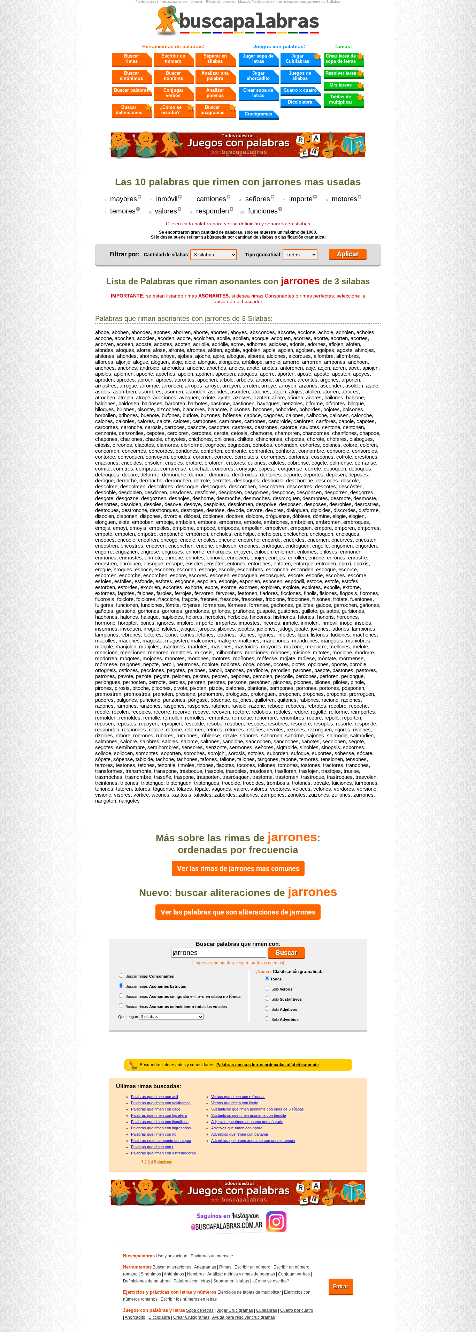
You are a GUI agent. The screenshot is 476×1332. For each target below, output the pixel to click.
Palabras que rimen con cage (156, 1109)
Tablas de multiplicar (340, 99)
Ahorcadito (135, 1317)
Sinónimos (151, 1274)
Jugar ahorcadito (258, 75)
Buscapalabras (139, 1255)
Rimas (225, 1267)
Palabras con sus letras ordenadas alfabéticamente (267, 1064)
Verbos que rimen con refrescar (238, 1096)
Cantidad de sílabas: (166, 254)
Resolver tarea (340, 73)
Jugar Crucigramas (235, 1310)
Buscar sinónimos (131, 75)
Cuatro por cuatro (296, 1310)
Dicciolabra (300, 102)
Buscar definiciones (129, 110)
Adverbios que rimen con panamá (239, 1134)
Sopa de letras (200, 1310)
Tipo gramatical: (263, 254)
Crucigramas (258, 113)
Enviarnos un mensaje (212, 1256)
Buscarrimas (131, 58)
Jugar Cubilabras (297, 58)
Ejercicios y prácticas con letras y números (169, 1292)
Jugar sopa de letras (258, 58)
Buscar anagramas (212, 110)
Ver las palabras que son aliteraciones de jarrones (238, 912)
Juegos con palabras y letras (154, 1310)
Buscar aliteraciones (172, 1267)
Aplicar (348, 254)
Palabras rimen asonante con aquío (161, 1140)
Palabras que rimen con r (152, 1147)
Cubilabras (266, 1310)
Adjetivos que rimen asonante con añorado (247, 1122)
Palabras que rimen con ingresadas (161, 1128)
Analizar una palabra (215, 75)
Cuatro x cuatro (300, 90)
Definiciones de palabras (146, 1281)
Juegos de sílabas (300, 75)
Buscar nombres (173, 75)
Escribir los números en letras (189, 1299)
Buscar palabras (131, 90)
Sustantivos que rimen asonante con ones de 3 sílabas (257, 1109)
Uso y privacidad (171, 1256)
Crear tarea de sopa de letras (340, 58)
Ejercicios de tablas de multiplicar (249, 1292)
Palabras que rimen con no (153, 1134)
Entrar (340, 1286)
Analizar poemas (215, 93)
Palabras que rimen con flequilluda (160, 1122)
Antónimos (174, 1274)
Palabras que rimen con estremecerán (163, 1153)
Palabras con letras (192, 1281)
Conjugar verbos (173, 93)
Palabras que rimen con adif (154, 1096)
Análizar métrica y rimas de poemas (241, 1274)
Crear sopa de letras (258, 93)
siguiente (164, 1162)
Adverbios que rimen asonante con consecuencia (253, 1140)
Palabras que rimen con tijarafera (159, 1115)
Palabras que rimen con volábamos (161, 1103)
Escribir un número (173, 58)
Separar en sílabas (215, 58)
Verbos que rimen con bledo (234, 1103)
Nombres (196, 1274)
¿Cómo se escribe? (171, 110)
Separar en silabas (231, 1281)
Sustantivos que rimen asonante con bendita (248, 1115)
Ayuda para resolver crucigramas (243, 1317)
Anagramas (205, 1267)
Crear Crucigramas (191, 1317)
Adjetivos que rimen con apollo (236, 1128)
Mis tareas (341, 85)
